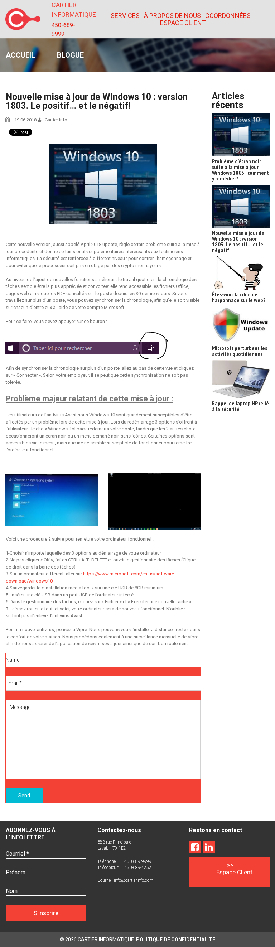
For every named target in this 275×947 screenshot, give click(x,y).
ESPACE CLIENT (183, 23)
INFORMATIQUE (74, 14)
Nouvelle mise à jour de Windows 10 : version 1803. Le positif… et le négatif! (238, 241)
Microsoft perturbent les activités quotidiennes (239, 350)
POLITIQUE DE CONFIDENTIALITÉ (175, 939)
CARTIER (64, 5)
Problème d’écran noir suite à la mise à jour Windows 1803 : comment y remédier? (240, 170)
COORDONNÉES (228, 16)
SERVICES (125, 16)
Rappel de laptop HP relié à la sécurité (240, 406)
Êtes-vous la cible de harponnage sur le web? (239, 297)
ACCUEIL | (31, 55)
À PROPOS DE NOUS (172, 16)
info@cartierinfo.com (133, 880)
